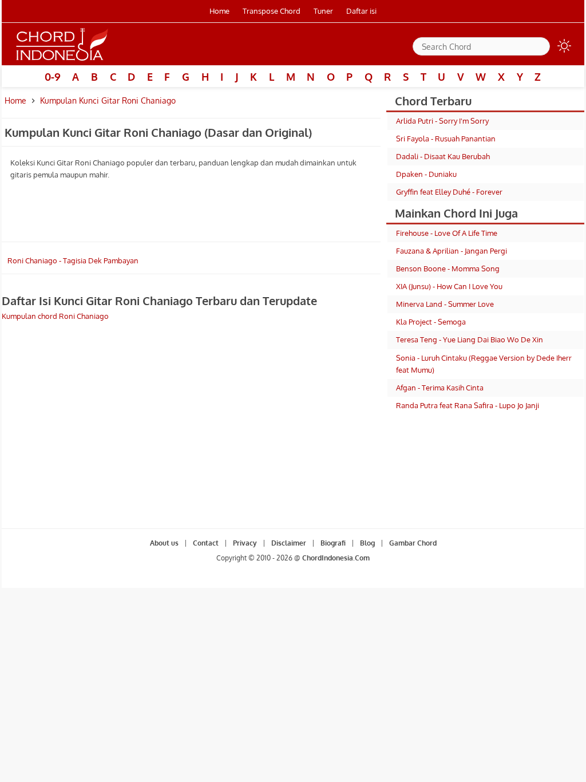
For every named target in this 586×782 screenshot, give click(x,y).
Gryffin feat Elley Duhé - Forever (449, 191)
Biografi (333, 543)
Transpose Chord (271, 10)
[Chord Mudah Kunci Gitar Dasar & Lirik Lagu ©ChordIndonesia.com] (62, 60)
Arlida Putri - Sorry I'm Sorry (442, 120)
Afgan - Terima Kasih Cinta (440, 387)
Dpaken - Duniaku (426, 174)
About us (164, 543)
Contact (206, 543)
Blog (367, 543)
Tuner (323, 10)
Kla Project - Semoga (431, 321)
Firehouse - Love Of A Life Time (446, 233)
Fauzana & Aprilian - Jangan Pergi (451, 250)
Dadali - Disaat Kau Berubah (443, 156)
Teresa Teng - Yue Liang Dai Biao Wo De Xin (469, 339)
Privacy (245, 543)
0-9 (53, 76)
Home (219, 10)
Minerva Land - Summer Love (445, 304)
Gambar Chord (413, 543)
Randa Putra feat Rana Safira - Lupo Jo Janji (467, 405)
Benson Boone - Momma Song (448, 268)
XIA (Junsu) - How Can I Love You (449, 286)
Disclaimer (288, 543)
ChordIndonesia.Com (336, 558)
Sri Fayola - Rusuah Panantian (446, 138)
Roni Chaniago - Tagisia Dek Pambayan (72, 260)
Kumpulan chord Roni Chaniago (55, 316)
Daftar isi (361, 10)
